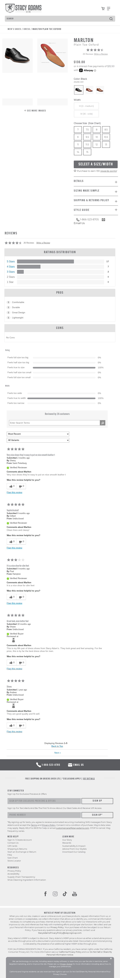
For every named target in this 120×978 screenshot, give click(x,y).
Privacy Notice (66, 964)
